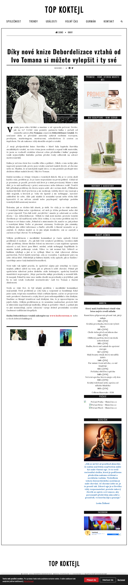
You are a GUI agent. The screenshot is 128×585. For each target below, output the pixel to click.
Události (51, 21)
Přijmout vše (91, 579)
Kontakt (109, 21)
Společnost (13, 21)
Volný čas (71, 21)
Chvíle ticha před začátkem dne (103, 332)
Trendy (33, 21)
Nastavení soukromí (96, 574)
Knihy (70, 32)
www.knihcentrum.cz (61, 315)
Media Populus (61, 574)
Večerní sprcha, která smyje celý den (102, 377)
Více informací (29, 581)
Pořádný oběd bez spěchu (103, 371)
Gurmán (91, 21)
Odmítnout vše (107, 579)
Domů (60, 32)
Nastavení (121, 579)
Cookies (77, 574)
